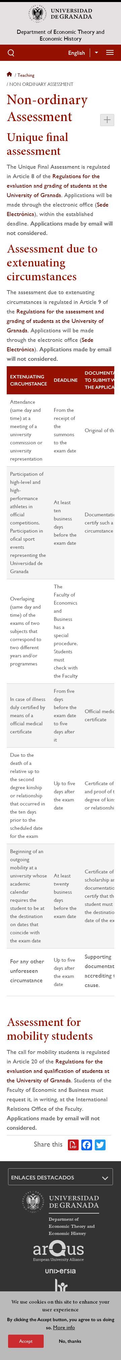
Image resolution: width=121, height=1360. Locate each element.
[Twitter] (100, 1144)
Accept (26, 1341)
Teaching (25, 75)
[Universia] (60, 1271)
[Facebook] (86, 1144)
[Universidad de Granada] (60, 14)
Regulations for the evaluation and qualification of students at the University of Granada (58, 1071)
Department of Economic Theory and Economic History (61, 35)
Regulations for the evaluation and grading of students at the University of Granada (57, 185)
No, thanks (70, 1341)
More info (64, 1327)
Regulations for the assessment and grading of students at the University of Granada (55, 321)
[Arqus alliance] (58, 1251)
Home (10, 75)
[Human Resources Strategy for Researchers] (60, 1289)
